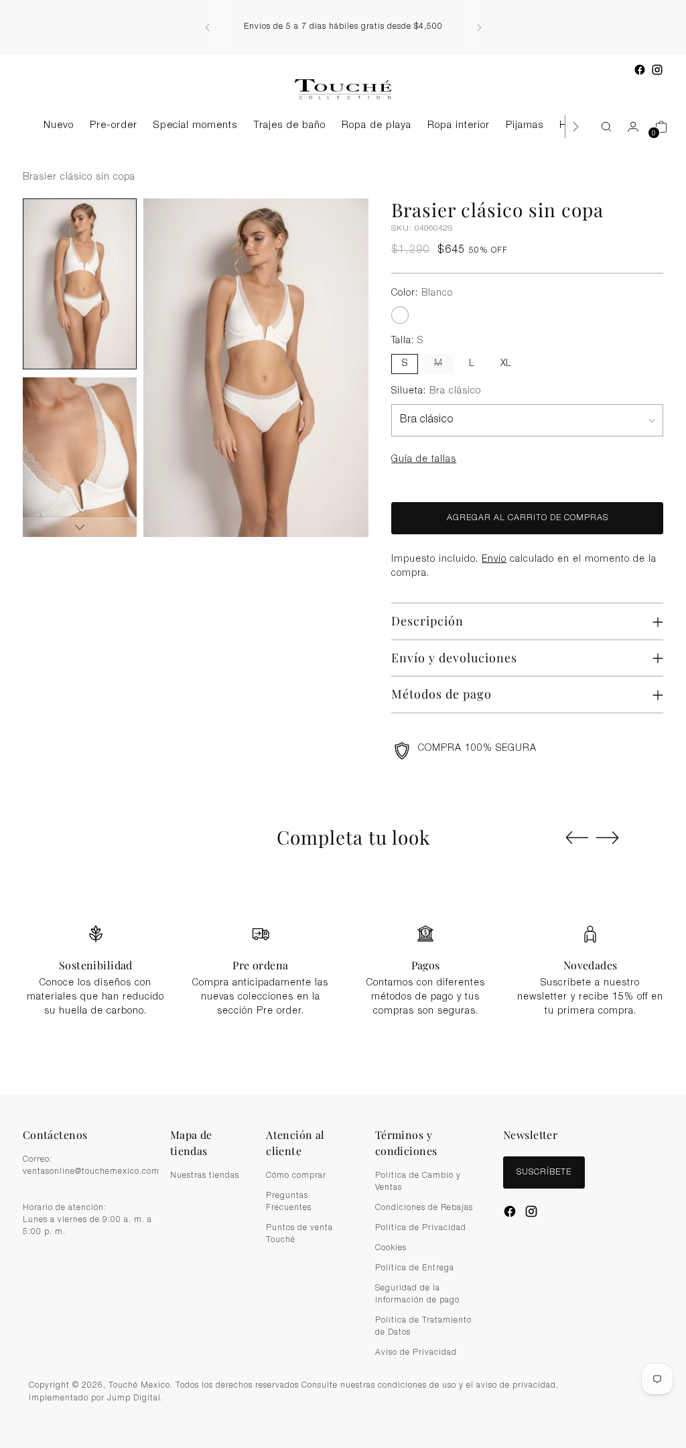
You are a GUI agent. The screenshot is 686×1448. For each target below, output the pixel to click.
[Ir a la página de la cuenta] (627, 126)
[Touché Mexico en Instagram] (657, 70)
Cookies (391, 1248)
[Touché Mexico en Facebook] (640, 70)
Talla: (407, 341)
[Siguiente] (479, 27)
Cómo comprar (296, 1176)
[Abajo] (80, 527)
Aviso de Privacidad (416, 1353)
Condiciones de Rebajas (424, 1208)
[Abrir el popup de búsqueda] (599, 126)
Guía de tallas (423, 460)
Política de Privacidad (420, 1228)
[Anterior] (207, 27)
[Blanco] (400, 315)
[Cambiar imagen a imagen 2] (80, 462)
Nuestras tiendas (204, 1176)
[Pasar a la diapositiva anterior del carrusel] (576, 838)
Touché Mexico (139, 1386)
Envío (494, 559)
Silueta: (436, 391)
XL (505, 364)
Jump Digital (134, 1398)
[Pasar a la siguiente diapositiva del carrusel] (607, 837)
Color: (422, 293)
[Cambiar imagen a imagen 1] (80, 283)
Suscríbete (544, 1172)
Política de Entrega (414, 1268)
